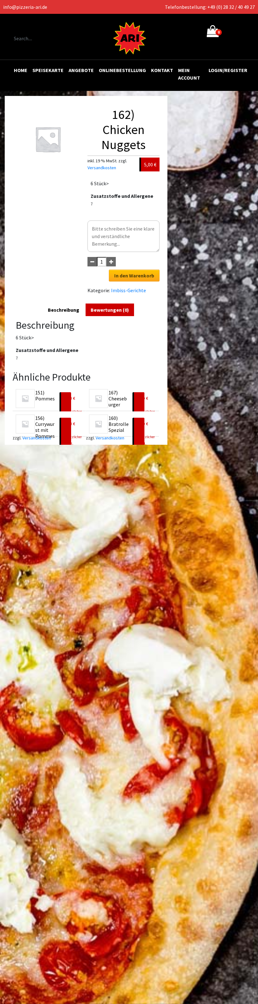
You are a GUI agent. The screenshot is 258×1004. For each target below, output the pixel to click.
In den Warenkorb (134, 275)
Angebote (81, 70)
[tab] (63, 310)
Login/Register (228, 70)
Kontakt (162, 70)
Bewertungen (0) (110, 310)
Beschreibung (63, 310)
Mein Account (189, 74)
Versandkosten (101, 167)
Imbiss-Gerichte (128, 290)
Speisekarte (48, 70)
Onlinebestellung (122, 70)
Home (20, 70)
